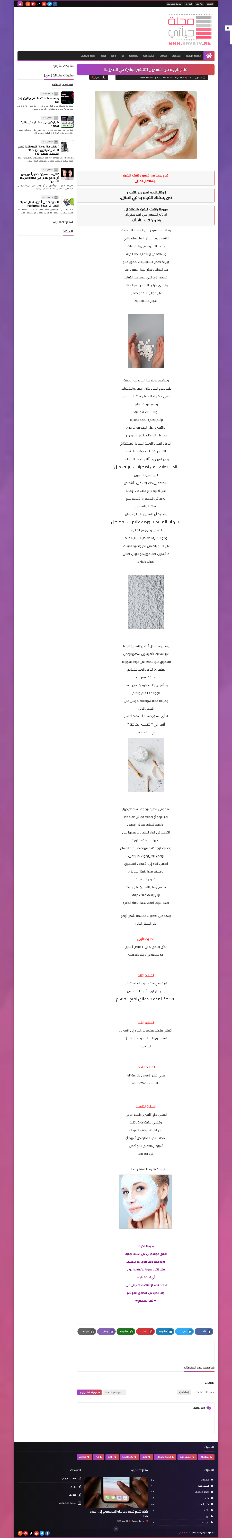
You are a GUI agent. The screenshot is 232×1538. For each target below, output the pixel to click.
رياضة (103, 55)
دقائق (143, 999)
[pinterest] (33, 4)
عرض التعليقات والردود (88, 1392)
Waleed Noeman (138, 1521)
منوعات (163, 55)
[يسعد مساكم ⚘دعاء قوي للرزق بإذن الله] (67, 97)
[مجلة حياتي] (190, 29)
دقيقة (136, 1083)
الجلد (134, 514)
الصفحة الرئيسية (193, 55)
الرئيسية (210, 4)
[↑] (116, 1529)
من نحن (199, 4)
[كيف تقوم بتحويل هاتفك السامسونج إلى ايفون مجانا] (116, 1492)
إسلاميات (176, 55)
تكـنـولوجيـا (127, 1457)
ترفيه (113, 55)
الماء (153, 832)
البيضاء (125, 646)
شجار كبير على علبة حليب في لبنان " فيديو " (40, 124)
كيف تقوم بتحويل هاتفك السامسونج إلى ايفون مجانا (119, 1514)
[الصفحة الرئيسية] (209, 55)
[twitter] (49, 4)
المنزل (126, 197)
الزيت (155, 277)
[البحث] (20, 3)
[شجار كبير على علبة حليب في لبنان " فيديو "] (67, 122)
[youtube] (44, 4)
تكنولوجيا (133, 55)
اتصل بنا (189, 4)
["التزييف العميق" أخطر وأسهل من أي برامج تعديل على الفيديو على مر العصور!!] (67, 174)
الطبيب (130, 451)
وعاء (147, 732)
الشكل (146, 923)
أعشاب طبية (148, 55)
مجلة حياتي (182, 1532)
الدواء (141, 380)
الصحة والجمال (88, 55)
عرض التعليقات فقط (113, 1392)
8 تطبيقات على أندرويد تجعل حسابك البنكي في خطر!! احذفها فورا (39, 203)
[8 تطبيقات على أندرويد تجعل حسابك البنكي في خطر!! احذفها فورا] (67, 201)
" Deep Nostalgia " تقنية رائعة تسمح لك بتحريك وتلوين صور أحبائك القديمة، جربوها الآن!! (38, 150)
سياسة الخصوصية (174, 4)
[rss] (27, 4)
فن (122, 55)
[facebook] (55, 4)
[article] (113, 1351)
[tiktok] (38, 4)
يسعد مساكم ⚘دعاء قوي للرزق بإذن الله (38, 100)
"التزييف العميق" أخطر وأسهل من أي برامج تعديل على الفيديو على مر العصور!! (39, 178)
